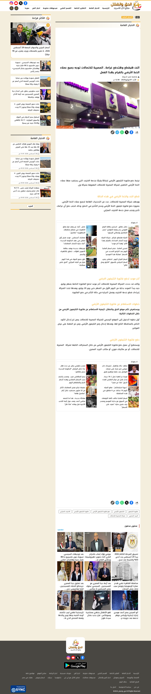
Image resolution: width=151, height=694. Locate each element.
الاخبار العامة (94, 8)
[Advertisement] (97, 46)
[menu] (16, 8)
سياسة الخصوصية (125, 687)
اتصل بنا (113, 687)
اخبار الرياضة (53, 673)
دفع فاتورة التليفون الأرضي (101, 511)
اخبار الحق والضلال (104, 677)
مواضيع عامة (30, 673)
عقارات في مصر (27, 677)
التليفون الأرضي (119, 511)
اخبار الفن (36, 8)
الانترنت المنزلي (65, 511)
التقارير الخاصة (80, 8)
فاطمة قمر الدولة (130, 77)
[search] (11, 8)
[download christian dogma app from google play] (75, 665)
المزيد (30, 206)
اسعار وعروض (40, 677)
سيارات (50, 677)
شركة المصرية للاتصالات (117, 516)
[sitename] (75, 645)
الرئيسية (105, 8)
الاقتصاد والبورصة (133, 677)
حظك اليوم (123, 681)
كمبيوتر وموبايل (118, 677)
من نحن (136, 687)
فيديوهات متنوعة (50, 8)
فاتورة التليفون (133, 511)
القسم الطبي (65, 8)
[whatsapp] (112, 132)
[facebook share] (131, 132)
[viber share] (117, 132)
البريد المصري (133, 516)
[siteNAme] (126, 5)
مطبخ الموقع (41, 673)
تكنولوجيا (58, 677)
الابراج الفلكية (134, 681)
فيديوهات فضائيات (89, 677)
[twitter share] (127, 132)
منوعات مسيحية (65, 673)
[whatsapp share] (122, 132)
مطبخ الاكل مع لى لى (72, 677)
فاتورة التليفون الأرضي (81, 511)
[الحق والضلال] (137, 17)
